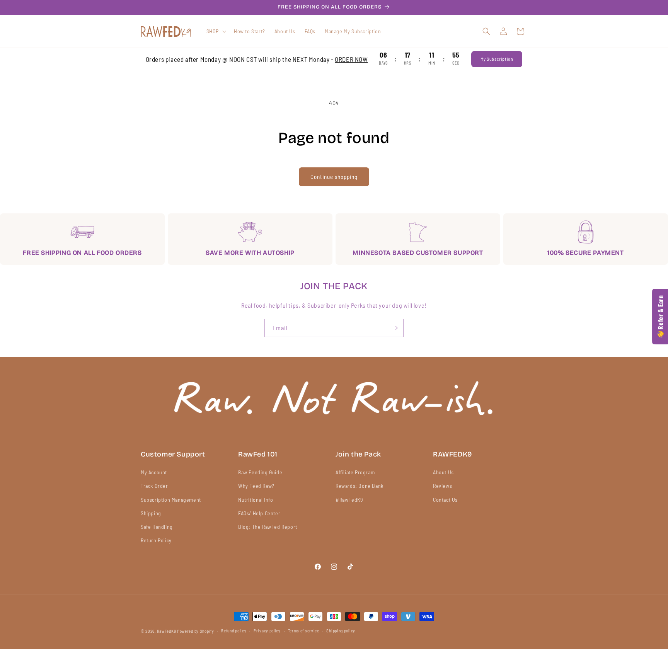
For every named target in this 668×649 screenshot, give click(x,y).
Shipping (151, 513)
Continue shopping (334, 176)
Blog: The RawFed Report (267, 526)
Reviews (442, 485)
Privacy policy (267, 630)
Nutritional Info (255, 499)
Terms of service (303, 630)
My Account (154, 472)
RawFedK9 (166, 631)
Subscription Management (171, 499)
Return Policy (156, 540)
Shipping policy (340, 630)
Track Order (154, 485)
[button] (215, 31)
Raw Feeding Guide (260, 472)
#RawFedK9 (349, 499)
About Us (443, 472)
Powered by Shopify (195, 631)
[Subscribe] (394, 328)
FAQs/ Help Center (259, 513)
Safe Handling (157, 526)
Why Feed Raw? (256, 485)
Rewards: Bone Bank (359, 485)
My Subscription (497, 58)
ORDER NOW (351, 59)
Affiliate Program (355, 472)
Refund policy (233, 630)
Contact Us (445, 499)
